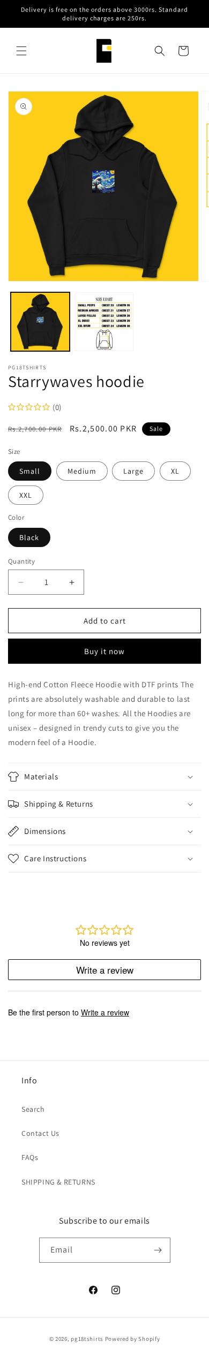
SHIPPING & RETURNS (58, 1182)
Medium (82, 471)
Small (29, 471)
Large (133, 471)
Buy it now (104, 651)
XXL (25, 495)
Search (33, 1109)
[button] (21, 51)
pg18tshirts (87, 1338)
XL (175, 471)
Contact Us (40, 1133)
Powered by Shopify (132, 1338)
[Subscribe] (158, 1250)
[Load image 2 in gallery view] (104, 321)
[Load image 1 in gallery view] (40, 321)
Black (29, 537)
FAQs (29, 1157)
